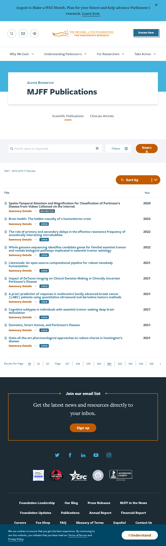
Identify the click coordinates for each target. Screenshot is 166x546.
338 (78, 363)
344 (141, 363)
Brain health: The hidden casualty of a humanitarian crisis (50, 219)
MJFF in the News (133, 503)
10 (29, 363)
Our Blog (71, 503)
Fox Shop (43, 522)
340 (99, 363)
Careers (20, 522)
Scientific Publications (68, 115)
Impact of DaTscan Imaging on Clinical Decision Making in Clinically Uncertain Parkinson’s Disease (64, 280)
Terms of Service (77, 535)
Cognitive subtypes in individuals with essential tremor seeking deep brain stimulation (61, 311)
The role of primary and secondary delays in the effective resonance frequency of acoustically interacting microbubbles (67, 233)
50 (47, 363)
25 (38, 363)
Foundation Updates (35, 512)
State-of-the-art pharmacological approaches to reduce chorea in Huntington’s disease (65, 339)
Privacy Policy (15, 539)
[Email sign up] (23, 33)
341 (109, 363)
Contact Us (143, 522)
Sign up (83, 427)
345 (151, 363)
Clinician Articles (102, 115)
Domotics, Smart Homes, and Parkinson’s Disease (44, 325)
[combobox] (138, 179)
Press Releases (99, 503)
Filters (116, 148)
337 (67, 363)
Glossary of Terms (90, 522)
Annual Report (100, 512)
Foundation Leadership (37, 503)
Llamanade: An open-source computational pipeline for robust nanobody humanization (61, 264)
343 (130, 363)
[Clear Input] (97, 148)
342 (120, 363)
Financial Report (133, 512)
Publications (70, 512)
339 (88, 363)
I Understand (140, 535)
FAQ (63, 522)
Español (119, 522)
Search (147, 149)
